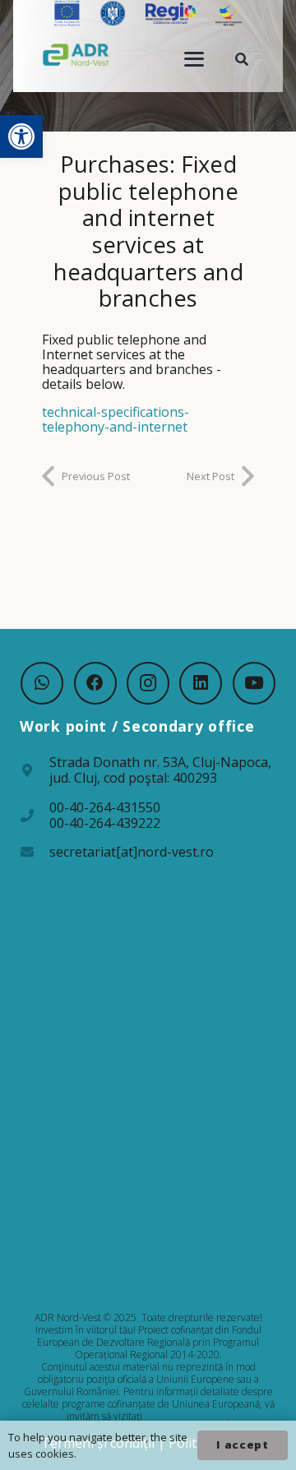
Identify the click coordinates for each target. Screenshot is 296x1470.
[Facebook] (95, 683)
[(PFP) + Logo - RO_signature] (76, 54)
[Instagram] (148, 683)
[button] (21, 136)
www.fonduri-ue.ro (186, 1416)
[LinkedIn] (200, 683)
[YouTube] (254, 683)
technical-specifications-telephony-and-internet (115, 419)
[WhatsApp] (42, 683)
